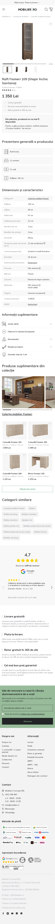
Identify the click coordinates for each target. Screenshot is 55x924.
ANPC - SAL (33, 764)
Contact (5, 767)
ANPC (30, 761)
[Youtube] (13, 913)
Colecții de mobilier (20, 17)
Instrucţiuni (32, 304)
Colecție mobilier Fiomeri (40, 17)
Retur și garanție (35, 753)
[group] (27, 583)
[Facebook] (4, 913)
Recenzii (5, 763)
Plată (30, 746)
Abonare (27, 721)
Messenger (10, 809)
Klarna (30, 768)
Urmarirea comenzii (36, 750)
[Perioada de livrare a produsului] (44, 244)
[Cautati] (46, 9)
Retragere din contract (37, 776)
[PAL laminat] (40, 268)
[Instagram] (9, 913)
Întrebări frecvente (35, 757)
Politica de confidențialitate (14, 899)
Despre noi (6, 742)
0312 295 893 (11, 794)
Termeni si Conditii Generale (14, 903)
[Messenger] (18, 913)
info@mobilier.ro (12, 805)
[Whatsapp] (22, 913)
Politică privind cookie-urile (13, 907)
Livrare (30, 742)
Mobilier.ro (6, 17)
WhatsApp (10, 812)
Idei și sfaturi (33, 772)
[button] (27, 2)
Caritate (5, 746)
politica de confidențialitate (33, 714)
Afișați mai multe (27, 489)
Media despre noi (9, 756)
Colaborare (7, 759)
